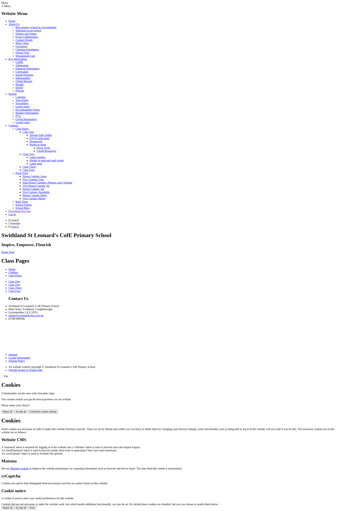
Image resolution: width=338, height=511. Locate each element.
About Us (13, 24)
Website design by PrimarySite (25, 370)
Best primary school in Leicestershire (36, 27)
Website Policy (16, 360)
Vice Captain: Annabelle (36, 192)
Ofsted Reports (23, 81)
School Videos (23, 204)
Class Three (29, 166)
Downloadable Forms (27, 109)
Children (13, 125)
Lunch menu (22, 106)
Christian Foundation (27, 49)
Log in (12, 214)
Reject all (7, 411)
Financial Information (27, 68)
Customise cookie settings (43, 411)
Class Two (28, 154)
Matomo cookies (19, 468)
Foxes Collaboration (26, 36)
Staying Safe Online (41, 135)
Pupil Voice (21, 173)
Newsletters (22, 103)
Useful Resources (46, 150)
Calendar (20, 97)
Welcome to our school (28, 30)
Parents (12, 93)
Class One (28, 131)
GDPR (19, 62)
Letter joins (36, 163)
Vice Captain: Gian (33, 179)
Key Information (17, 59)
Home (11, 21)
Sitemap (12, 354)
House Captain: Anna (34, 176)
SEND (19, 87)
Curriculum (21, 71)
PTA (18, 116)
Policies (19, 90)
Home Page (7, 252)
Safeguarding (22, 78)
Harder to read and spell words (47, 160)
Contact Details (24, 40)
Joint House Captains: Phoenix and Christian (47, 182)
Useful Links (22, 122)
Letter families (37, 157)
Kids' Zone (21, 201)
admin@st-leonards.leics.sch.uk (25, 315)
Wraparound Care (25, 55)
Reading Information (27, 112)
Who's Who (22, 43)
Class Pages (22, 128)
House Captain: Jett (33, 188)
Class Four (29, 169)
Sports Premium (24, 74)
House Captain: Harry (35, 195)
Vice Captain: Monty (34, 198)
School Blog (22, 207)
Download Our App (19, 211)
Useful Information (26, 119)
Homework (36, 141)
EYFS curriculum (39, 138)
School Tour (22, 52)
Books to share (38, 144)
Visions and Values (26, 33)
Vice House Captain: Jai (36, 185)
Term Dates (21, 100)
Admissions (22, 65)
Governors (21, 46)
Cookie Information (19, 357)
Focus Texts (43, 147)
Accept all (21, 411)
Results (19, 84)
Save (32, 507)
